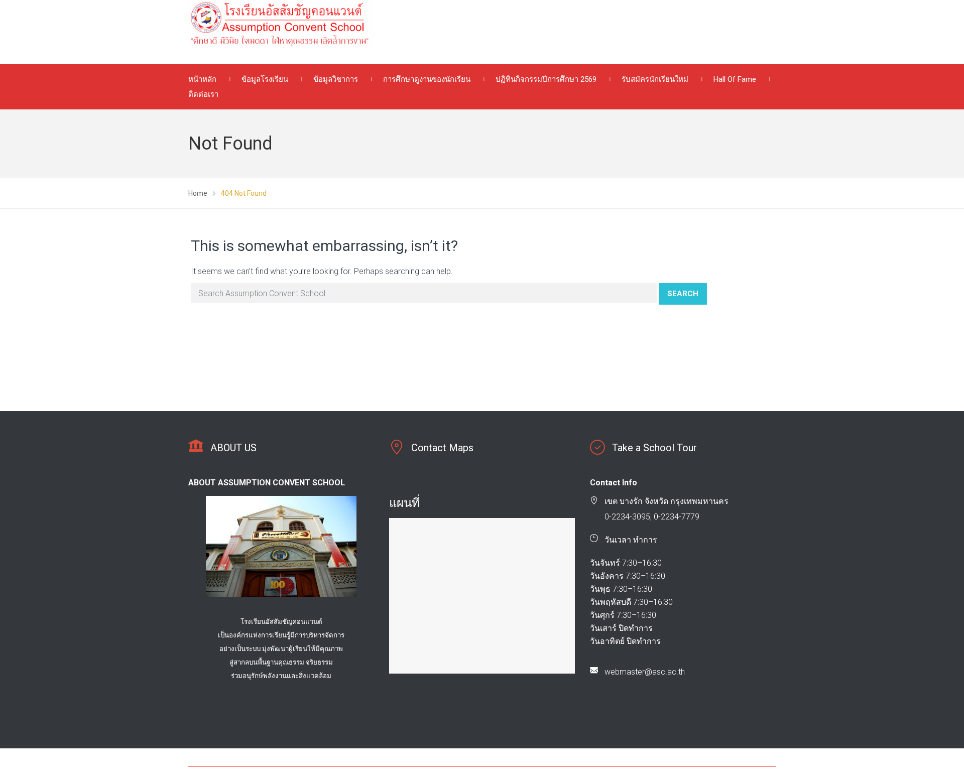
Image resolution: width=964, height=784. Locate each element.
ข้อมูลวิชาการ (335, 79)
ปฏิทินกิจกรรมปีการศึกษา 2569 (546, 79)
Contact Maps (442, 448)
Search (682, 293)
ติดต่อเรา (203, 94)
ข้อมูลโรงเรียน (265, 79)
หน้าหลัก (202, 79)
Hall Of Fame (734, 79)
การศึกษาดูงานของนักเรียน (426, 79)
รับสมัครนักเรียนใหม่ (655, 79)
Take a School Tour (654, 448)
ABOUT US (233, 448)
